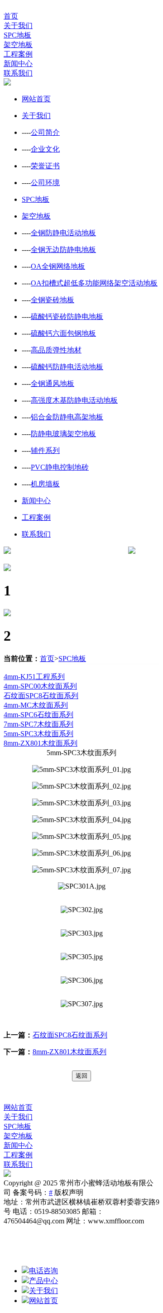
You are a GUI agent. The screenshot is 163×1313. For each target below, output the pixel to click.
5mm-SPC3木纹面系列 (38, 733)
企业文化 (45, 149)
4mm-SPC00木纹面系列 (40, 686)
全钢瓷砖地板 (52, 300)
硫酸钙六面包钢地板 (63, 333)
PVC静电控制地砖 (60, 467)
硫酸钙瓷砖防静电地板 (67, 316)
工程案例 (18, 54)
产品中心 (43, 1280)
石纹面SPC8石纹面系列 (41, 695)
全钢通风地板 (52, 383)
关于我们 (18, 25)
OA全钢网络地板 (58, 266)
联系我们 (18, 73)
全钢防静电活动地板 (63, 233)
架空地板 (18, 44)
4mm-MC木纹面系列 (36, 705)
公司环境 (45, 182)
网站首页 (36, 99)
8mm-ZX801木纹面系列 (40, 743)
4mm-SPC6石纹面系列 (38, 714)
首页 (11, 16)
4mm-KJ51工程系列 (34, 676)
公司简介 (45, 132)
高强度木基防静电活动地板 (74, 400)
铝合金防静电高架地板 (67, 417)
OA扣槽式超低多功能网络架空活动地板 (94, 283)
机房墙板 (45, 484)
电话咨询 (43, 1271)
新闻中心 (18, 63)
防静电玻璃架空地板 (63, 434)
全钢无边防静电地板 (63, 249)
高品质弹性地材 (56, 350)
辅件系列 (45, 450)
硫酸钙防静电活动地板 (67, 367)
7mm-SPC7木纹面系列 (38, 724)
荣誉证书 (45, 166)
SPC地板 (17, 35)
